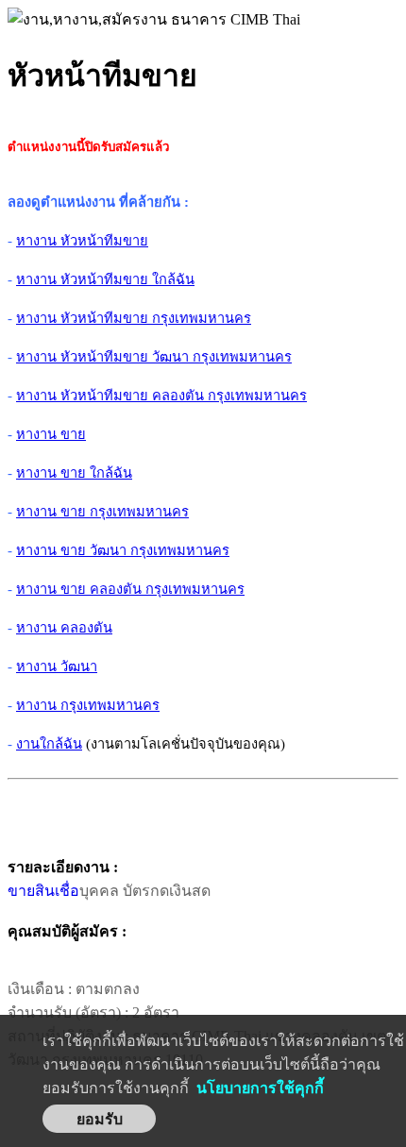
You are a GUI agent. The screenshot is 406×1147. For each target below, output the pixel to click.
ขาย (21, 891)
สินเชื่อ (57, 891)
